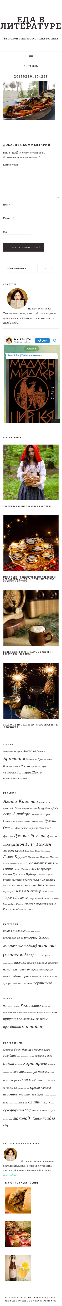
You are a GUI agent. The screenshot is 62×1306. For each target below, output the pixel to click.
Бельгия (41, 751)
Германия (31, 759)
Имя (6, 204)
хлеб (48, 983)
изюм (8, 1063)
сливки (35, 1102)
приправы (47, 969)
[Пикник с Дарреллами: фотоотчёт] (31, 1235)
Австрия (17, 751)
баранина (8, 1049)
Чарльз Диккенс (15, 897)
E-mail (8, 218)
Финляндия (9, 772)
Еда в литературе (31, 22)
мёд (34, 1080)
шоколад (21, 1118)
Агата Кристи (19, 801)
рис (10, 1103)
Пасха (16, 1006)
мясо (26, 1079)
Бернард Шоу (38, 814)
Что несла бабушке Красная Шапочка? (27, 506)
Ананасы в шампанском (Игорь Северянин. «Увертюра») (30, 726)
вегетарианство (13, 937)
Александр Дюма (12, 808)
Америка (29, 751)
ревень (53, 1095)
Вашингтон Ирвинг (21, 821)
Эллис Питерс (17, 904)
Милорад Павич (17, 863)
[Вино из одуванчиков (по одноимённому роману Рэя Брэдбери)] (31, 1269)
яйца (6, 1125)
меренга (51, 1072)
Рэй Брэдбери (9, 885)
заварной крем (44, 1055)
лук (34, 1071)
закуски (20, 962)
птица (6, 976)
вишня (47, 1049)
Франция (24, 772)
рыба (15, 1103)
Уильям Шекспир (27, 891)
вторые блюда (37, 937)
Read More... (11, 322)
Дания (49, 760)
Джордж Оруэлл (13, 850)
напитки (10, 969)
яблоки (36, 1118)
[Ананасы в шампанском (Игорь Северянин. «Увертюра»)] (31, 691)
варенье (30, 931)
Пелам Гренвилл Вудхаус (20, 874)
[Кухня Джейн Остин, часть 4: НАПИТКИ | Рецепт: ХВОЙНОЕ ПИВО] (31, 618)
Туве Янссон (39, 885)
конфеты (53, 962)
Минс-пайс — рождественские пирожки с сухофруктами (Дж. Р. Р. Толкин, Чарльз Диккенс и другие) (29, 579)
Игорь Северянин (42, 851)
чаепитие (32, 1026)
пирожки (36, 969)
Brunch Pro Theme (17, 1301)
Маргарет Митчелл (38, 857)
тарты (27, 983)
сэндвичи (16, 983)
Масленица (8, 1006)
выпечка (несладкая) (20, 945)
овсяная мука (23, 1088)
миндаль (6, 1080)
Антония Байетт (29, 808)
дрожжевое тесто (25, 1056)
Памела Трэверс (40, 869)
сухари (7, 983)
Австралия (8, 751)
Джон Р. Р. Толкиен (32, 844)
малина (42, 1071)
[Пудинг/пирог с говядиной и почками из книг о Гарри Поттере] (31, 1201)
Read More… (11, 1175)
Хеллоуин (46, 1006)
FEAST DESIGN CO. (46, 1301)
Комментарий (11, 164)
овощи (41, 1080)
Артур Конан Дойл (48, 808)
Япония (23, 778)
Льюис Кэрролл (15, 856)
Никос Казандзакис (38, 863)
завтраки (8, 963)
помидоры (37, 1094)
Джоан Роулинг (30, 835)
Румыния (35, 766)
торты (39, 983)
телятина (36, 1111)
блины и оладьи (14, 931)
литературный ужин (40, 1012)
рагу (27, 976)
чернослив (7, 1119)
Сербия (44, 766)
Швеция (37, 772)
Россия (26, 766)
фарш (51, 1110)
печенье (24, 969)
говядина (10, 1055)
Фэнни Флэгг (47, 891)
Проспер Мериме (45, 875)
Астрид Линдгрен (17, 813)
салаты (36, 976)
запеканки (32, 962)
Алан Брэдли (43, 802)
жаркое (45, 955)
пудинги (17, 976)
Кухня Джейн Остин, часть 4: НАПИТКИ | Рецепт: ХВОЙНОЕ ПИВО (28, 653)
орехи (35, 1087)
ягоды (49, 1118)
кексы (42, 962)
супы (53, 976)
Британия (14, 758)
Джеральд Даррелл (26, 828)
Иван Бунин (29, 851)
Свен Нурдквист (23, 885)
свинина (22, 1102)
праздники (12, 1026)
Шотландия (11, 778)
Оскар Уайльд (21, 869)
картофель (35, 1063)
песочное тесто (16, 1094)
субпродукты (48, 1103)
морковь (16, 1080)
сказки (28, 909)
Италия (16, 766)
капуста (19, 1064)
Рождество (30, 1005)
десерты (32, 955)
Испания (7, 766)
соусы (44, 976)
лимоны (27, 1072)
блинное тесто (32, 1049)
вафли (38, 931)
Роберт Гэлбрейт (12, 879)
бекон (18, 1049)
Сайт (6, 232)
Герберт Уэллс (37, 821)
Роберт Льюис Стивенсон (39, 879)
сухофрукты (13, 1110)
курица (18, 1071)
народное (17, 909)
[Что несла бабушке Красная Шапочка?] (31, 473)
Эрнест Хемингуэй (35, 903)
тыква (44, 1111)
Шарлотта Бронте (39, 898)
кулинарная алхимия (15, 1012)
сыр (28, 1109)
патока (46, 1088)
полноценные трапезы (32, 1019)
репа (5, 1102)
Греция (42, 759)
